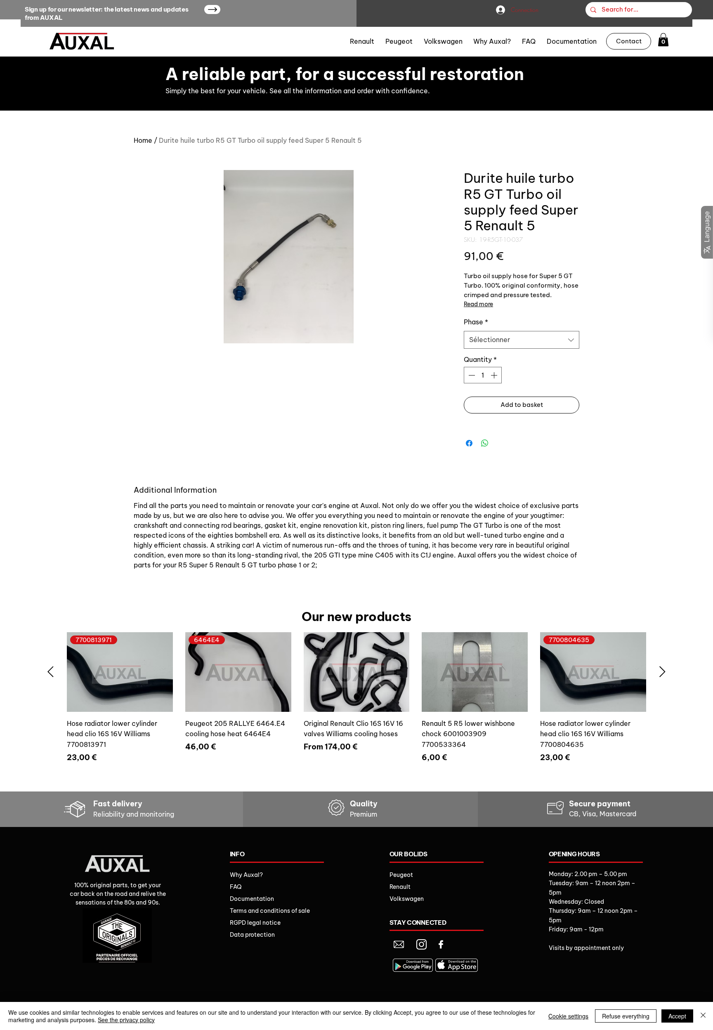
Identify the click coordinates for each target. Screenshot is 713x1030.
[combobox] (521, 340)
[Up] (212, 9)
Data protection (252, 934)
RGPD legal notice (255, 922)
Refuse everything (625, 1016)
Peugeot (401, 875)
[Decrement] (471, 375)
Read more (478, 304)
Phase (476, 322)
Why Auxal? (246, 875)
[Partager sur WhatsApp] (485, 443)
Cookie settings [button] (568, 1016)
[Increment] (495, 375)
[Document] (398, 944)
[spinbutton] (483, 375)
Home (143, 140)
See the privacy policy (126, 1020)
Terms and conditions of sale (270, 910)
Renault (400, 887)
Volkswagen (407, 898)
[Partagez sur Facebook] (469, 443)
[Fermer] (703, 1016)
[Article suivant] (662, 671)
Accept (677, 1016)
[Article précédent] (50, 671)
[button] (663, 39)
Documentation (252, 898)
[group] (356, 708)
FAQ (236, 887)
